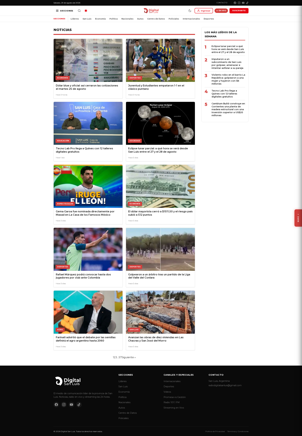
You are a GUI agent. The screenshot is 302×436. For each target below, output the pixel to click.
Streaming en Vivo (174, 407)
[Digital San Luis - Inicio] (151, 10)
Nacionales (127, 19)
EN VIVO (222, 11)
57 (120, 357)
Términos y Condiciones (238, 431)
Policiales (174, 19)
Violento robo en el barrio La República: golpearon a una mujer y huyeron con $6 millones (228, 79)
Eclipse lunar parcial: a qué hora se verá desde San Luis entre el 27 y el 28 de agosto (228, 49)
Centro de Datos (156, 19)
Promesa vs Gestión (175, 397)
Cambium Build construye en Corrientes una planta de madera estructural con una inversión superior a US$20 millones (228, 109)
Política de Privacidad (215, 431)
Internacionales (191, 19)
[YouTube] (243, 3)
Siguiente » (129, 357)
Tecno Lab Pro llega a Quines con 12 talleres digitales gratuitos (224, 93)
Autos (140, 19)
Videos (167, 391)
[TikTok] (247, 3)
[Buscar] (79, 11)
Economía (100, 19)
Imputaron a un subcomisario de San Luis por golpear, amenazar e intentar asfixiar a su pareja (227, 63)
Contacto (221, 3)
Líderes (75, 19)
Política (113, 19)
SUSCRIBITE (239, 10)
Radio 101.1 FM (172, 402)
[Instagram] (239, 3)
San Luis (87, 19)
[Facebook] (235, 3)
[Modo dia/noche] (190, 11)
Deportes (209, 19)
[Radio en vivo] (86, 11)
